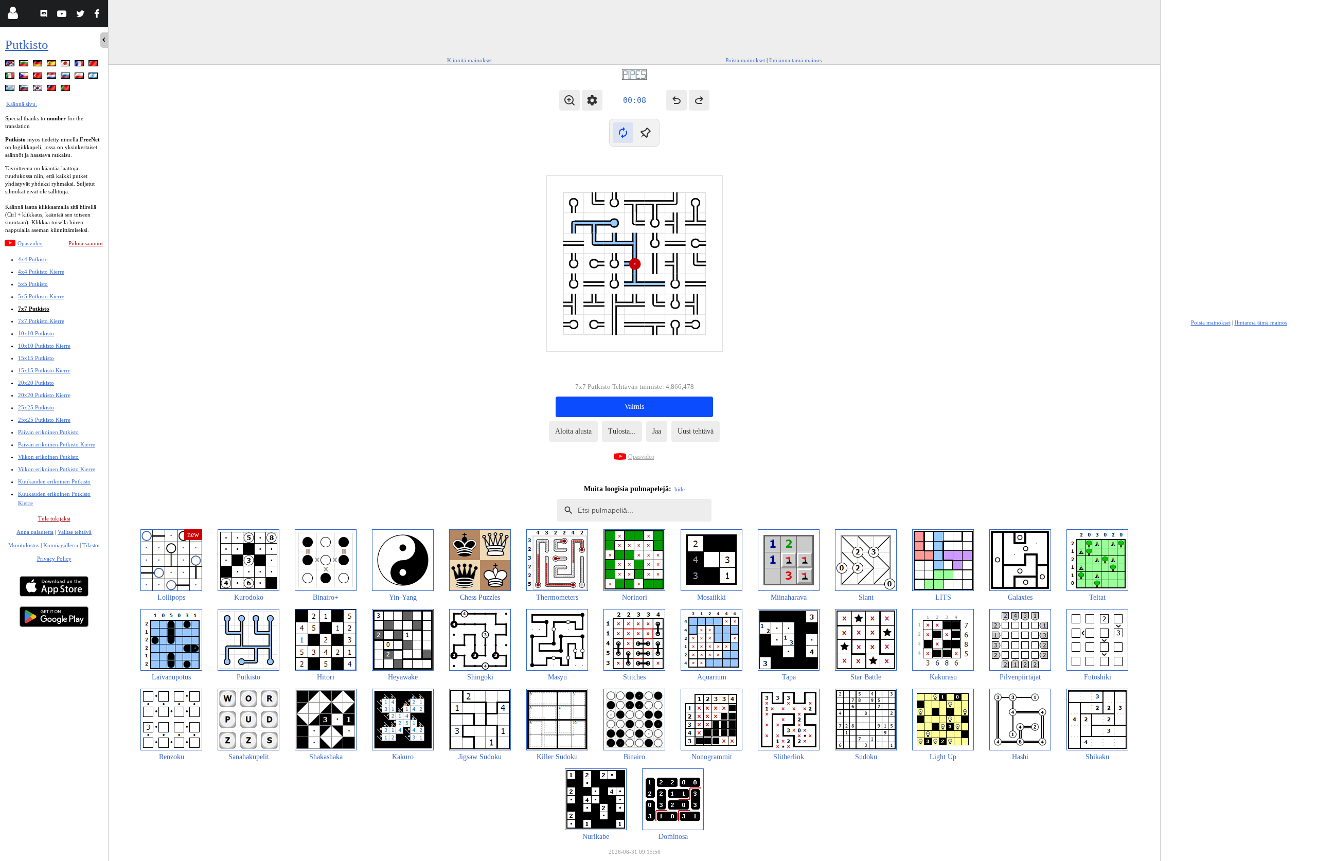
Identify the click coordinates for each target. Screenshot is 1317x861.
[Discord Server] (45, 15)
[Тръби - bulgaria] (24, 65)
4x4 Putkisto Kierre (41, 271)
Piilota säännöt (85, 243)
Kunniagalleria (60, 545)
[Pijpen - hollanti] (52, 77)
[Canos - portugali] (66, 90)
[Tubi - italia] (10, 77)
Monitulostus (23, 545)
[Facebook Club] (99, 15)
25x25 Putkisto (36, 407)
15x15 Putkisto (36, 358)
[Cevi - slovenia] (24, 90)
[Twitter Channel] (81, 15)
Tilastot (91, 545)
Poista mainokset (745, 60)
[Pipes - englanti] (10, 65)
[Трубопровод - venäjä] (66, 77)
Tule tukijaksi (54, 518)
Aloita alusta (573, 431)
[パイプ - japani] (66, 65)
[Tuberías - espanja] (52, 65)
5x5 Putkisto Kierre (41, 296)
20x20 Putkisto (36, 383)
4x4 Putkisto (33, 259)
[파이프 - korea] (38, 90)
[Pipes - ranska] (80, 65)
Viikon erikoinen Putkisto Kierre (56, 469)
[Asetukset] (592, 100)
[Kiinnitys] (645, 132)
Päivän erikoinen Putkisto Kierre (56, 444)
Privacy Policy (54, 558)
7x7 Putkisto (33, 309)
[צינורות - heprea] (94, 77)
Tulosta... (622, 431)
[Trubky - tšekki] (24, 77)
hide (679, 489)
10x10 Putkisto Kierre (44, 346)
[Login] (12, 15)
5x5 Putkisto (33, 284)
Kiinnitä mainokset (469, 60)
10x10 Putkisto (36, 333)
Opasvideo (30, 243)
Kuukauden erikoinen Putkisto (54, 481)
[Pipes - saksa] (38, 65)
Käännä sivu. (21, 104)
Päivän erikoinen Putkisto (48, 432)
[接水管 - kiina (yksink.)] (94, 65)
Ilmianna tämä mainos (795, 60)
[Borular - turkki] (38, 77)
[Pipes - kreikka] (10, 90)
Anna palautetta (35, 532)
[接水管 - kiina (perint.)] (52, 90)
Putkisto (26, 44)
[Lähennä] (569, 100)
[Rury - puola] (80, 77)
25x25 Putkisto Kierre (44, 420)
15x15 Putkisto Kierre (44, 370)
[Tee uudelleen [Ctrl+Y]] (699, 100)
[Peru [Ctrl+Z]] (676, 100)
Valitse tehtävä (75, 532)
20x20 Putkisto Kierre (44, 395)
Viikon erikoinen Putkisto (48, 457)
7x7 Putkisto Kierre (41, 321)
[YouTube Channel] (63, 15)
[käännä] (623, 132)
